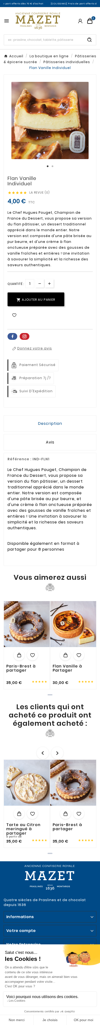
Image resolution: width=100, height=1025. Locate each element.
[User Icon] (80, 21)
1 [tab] (47, 166)
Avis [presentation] (50, 442)
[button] (50, 694)
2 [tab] (52, 166)
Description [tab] (50, 423)
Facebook (12, 336)
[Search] (89, 40)
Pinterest (24, 336)
